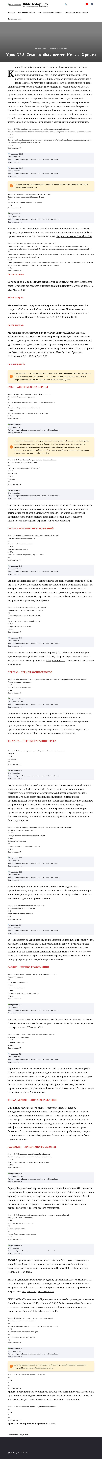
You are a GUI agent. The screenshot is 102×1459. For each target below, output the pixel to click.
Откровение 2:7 (45, 317)
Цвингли (46, 951)
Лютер (36, 951)
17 (59, 317)
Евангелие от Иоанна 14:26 (22, 1310)
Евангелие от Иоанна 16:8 (78, 340)
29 (33, 356)
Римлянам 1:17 (46, 1291)
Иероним (27, 951)
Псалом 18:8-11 (64, 1267)
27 (56, 1303)
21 (76, 317)
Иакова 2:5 (13, 1271)
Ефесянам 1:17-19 (47, 1310)
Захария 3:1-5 (29, 1291)
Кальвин (56, 951)
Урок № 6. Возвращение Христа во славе (31, 1423)
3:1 (17, 289)
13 (9, 289)
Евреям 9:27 (54, 652)
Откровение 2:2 (82, 285)
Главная (11, 12)
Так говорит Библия (26, 12)
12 (72, 317)
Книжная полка (14, 19)
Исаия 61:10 (84, 1279)
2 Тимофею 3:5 (35, 1027)
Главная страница (41, 48)
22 (46, 356)
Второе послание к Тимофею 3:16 (74, 236)
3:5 (68, 317)
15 (24, 289)
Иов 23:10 (26, 1271)
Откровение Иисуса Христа (76, 12)
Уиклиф (12, 951)
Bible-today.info (35, 4)
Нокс (64, 951)
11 (56, 317)
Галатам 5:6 (80, 1267)
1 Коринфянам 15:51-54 (41, 656)
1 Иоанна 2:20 (47, 1303)
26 (63, 317)
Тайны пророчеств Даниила (50, 12)
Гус (19, 951)
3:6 (38, 356)
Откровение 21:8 (56, 660)
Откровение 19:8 (16, 1283)
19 (12, 289)
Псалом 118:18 (30, 1303)
